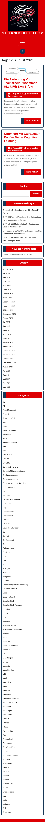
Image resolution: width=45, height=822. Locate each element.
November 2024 (9, 355)
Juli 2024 (6, 371)
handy (5, 613)
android (6, 414)
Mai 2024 (6, 379)
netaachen (7, 707)
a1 (4, 406)
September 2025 (9, 314)
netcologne (7, 711)
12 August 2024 (16, 94)
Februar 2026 (8, 294)
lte (4, 654)
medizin (6, 678)
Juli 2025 (6, 322)
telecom (6, 776)
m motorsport (8, 658)
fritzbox (6, 581)
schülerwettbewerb (10, 755)
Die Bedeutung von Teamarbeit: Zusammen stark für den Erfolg (20, 83)
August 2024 (8, 367)
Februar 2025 (8, 342)
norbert (6, 719)
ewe (4, 560)
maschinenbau (8, 670)
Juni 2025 (6, 326)
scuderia (6, 759)
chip (4, 508)
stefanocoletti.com (22, 33)
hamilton (6, 609)
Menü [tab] (22, 42)
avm (4, 422)
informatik (7, 621)
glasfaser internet (10, 589)
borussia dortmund (10, 467)
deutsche (6, 524)
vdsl (4, 796)
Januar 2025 (7, 346)
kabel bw (6, 642)
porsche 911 (8, 731)
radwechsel (7, 739)
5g (4, 402)
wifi (4, 808)
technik (6, 772)
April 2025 (7, 334)
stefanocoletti (32, 94)
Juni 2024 (6, 375)
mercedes (7, 682)
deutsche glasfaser (10, 528)
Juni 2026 (6, 277)
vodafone (6, 804)
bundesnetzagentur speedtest (14, 483)
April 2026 (7, 286)
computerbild (8, 516)
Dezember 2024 (9, 351)
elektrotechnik (8, 548)
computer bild (8, 512)
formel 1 (6, 572)
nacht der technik (10, 702)
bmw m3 (6, 463)
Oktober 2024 (8, 359)
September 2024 (9, 363)
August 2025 (8, 318)
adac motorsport (9, 410)
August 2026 (8, 269)
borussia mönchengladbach (14, 471)
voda (5, 800)
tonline (5, 788)
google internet (9, 597)
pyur (4, 735)
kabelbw (6, 650)
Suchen (24, 186)
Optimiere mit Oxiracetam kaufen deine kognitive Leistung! (22, 137)
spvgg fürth (7, 763)
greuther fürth (8, 601)
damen (6, 520)
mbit (4, 674)
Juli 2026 (6, 273)
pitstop (5, 727)
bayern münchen (9, 430)
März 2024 (7, 387)
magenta (6, 666)
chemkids (7, 503)
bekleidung (7, 434)
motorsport (7, 694)
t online (6, 767)
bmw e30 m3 (8, 455)
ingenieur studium (10, 625)
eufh (4, 556)
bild (4, 447)
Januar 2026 (7, 298)
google (5, 593)
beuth (5, 438)
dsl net (6, 536)
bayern (5, 426)
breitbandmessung (10, 475)
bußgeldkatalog (9, 487)
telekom (6, 780)
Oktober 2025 (8, 310)
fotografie (7, 577)
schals (5, 751)
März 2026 (7, 290)
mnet (5, 686)
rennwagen (7, 743)
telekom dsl (7, 784)
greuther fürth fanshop (12, 605)
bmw (5, 451)
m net (5, 662)
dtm (4, 544)
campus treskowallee (11, 499)
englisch (6, 552)
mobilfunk (6, 690)
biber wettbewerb (10, 443)
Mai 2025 (6, 330)
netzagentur (7, 715)
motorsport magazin (10, 698)
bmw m (6, 459)
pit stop (6, 723)
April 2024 (7, 383)
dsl (4, 532)
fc (4, 564)
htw (4, 617)
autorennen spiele (10, 418)
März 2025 (7, 338)
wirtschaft (7, 812)
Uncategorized (8, 792)
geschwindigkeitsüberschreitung (15, 585)
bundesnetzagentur (10, 479)
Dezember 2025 (9, 302)
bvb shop (6, 495)
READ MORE (33, 122)
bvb (4, 491)
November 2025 (9, 306)
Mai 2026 (6, 281)
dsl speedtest (8, 540)
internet (6, 633)
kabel (5, 637)
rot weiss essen (9, 747)
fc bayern (7, 568)
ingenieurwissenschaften (12, 629)
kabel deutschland (10, 646)
